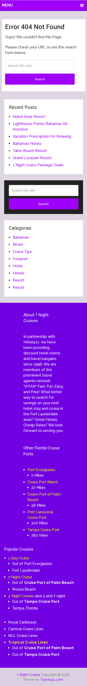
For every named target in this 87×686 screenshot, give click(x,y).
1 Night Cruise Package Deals (38, 165)
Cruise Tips (22, 251)
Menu (7, 5)
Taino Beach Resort (30, 150)
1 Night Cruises (28, 675)
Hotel (18, 266)
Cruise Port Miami (42, 482)
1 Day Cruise (18, 558)
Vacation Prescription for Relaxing (42, 136)
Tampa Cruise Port (43, 530)
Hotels (18, 273)
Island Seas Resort (29, 116)
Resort (18, 280)
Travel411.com (51, 679)
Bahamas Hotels (27, 143)
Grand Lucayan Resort (32, 158)
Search (40, 79)
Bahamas (21, 237)
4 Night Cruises (21, 596)
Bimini (18, 244)
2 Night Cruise (20, 577)
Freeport (20, 259)
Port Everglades (41, 470)
